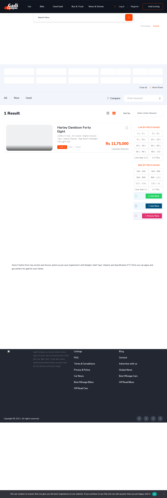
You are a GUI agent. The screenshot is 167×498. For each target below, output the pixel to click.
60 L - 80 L (141, 151)
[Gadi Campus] (11, 6)
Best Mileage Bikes (84, 382)
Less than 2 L (141, 189)
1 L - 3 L (141, 133)
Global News (125, 369)
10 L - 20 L (156, 139)
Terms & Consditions (84, 363)
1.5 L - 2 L (155, 183)
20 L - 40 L (141, 145)
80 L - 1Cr (155, 151)
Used (29, 98)
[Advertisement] (72, 44)
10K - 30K (141, 171)
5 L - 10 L (141, 139)
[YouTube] (160, 418)
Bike (42, 6)
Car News (79, 376)
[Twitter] (146, 418)
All (5, 98)
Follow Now (153, 215)
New (16, 98)
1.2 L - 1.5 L (141, 183)
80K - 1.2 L (156, 177)
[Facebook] (139, 418)
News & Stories (96, 6)
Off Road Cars (81, 388)
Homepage (145, 26)
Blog (121, 351)
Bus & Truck (77, 6)
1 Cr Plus (156, 157)
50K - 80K (141, 177)
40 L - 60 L (156, 145)
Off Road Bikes (126, 382)
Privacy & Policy (82, 369)
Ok (154, 494)
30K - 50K (155, 171)
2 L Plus (155, 189)
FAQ (76, 357)
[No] (163, 494)
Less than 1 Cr (141, 157)
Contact (123, 357)
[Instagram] (153, 418)
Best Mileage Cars (128, 376)
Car (29, 6)
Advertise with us (128, 363)
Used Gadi (58, 6)
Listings (78, 351)
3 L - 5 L (156, 133)
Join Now (154, 196)
